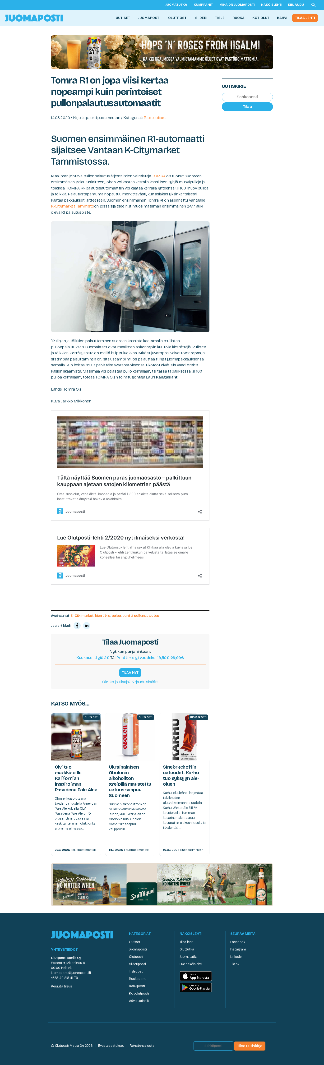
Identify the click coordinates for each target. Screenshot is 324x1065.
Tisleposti (136, 971)
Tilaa (247, 106)
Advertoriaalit (139, 1001)
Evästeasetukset (111, 1046)
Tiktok (234, 964)
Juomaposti (149, 18)
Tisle (220, 18)
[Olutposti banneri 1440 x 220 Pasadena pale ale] (162, 51)
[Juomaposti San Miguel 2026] (162, 884)
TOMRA (159, 176)
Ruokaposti (137, 979)
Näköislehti (271, 5)
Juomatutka (176, 5)
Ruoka (238, 18)
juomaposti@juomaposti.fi (71, 973)
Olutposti (178, 18)
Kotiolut (260, 18)
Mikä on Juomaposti (237, 5)
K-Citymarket (82, 615)
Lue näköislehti (191, 964)
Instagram (238, 949)
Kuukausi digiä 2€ (93, 657)
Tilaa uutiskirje (249, 1046)
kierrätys (102, 615)
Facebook (237, 942)
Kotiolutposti (139, 993)
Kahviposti (137, 986)
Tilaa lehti (305, 18)
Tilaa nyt (130, 672)
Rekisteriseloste (142, 1046)
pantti (127, 615)
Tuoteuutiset (155, 117)
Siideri (201, 18)
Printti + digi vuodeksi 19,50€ (150, 657)
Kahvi (282, 18)
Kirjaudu (296, 5)
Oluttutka (187, 949)
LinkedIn (236, 957)
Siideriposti (137, 964)
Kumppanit (203, 5)
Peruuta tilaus (61, 986)
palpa (116, 615)
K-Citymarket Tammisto (72, 206)
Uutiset (123, 18)
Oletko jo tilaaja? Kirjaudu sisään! (130, 681)
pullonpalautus (146, 615)
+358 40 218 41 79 (64, 978)
